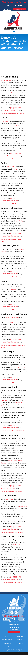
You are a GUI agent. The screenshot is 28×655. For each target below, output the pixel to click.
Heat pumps (5, 360)
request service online (10, 110)
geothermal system (12, 318)
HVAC (7, 637)
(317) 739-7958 (14, 5)
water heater (9, 499)
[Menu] (14, 31)
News (21, 643)
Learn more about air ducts (10, 159)
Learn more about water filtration (12, 491)
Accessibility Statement (18, 651)
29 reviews (15, 629)
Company (21, 640)
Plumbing (7, 643)
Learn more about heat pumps (11, 383)
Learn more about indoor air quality (13, 431)
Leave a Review (14, 632)
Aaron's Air (9, 93)
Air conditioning (6, 80)
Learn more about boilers (9, 204)
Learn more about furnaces (10, 310)
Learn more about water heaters (12, 532)
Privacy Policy (7, 651)
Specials (21, 637)
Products (7, 646)
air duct (5, 121)
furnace (3, 287)
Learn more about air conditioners (12, 113)
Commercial (7, 640)
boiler (15, 169)
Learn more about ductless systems (13, 277)
